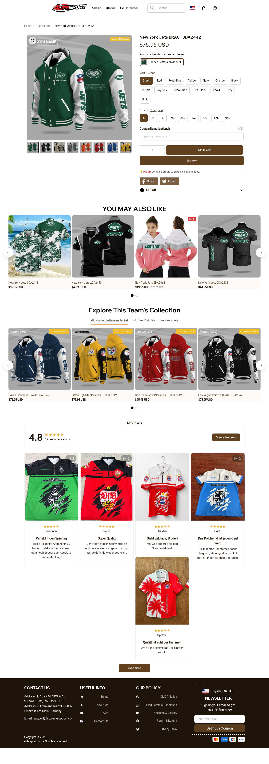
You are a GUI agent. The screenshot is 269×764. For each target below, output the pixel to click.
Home (27, 25)
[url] (53, 718)
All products (43, 25)
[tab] (132, 295)
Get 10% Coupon (219, 728)
